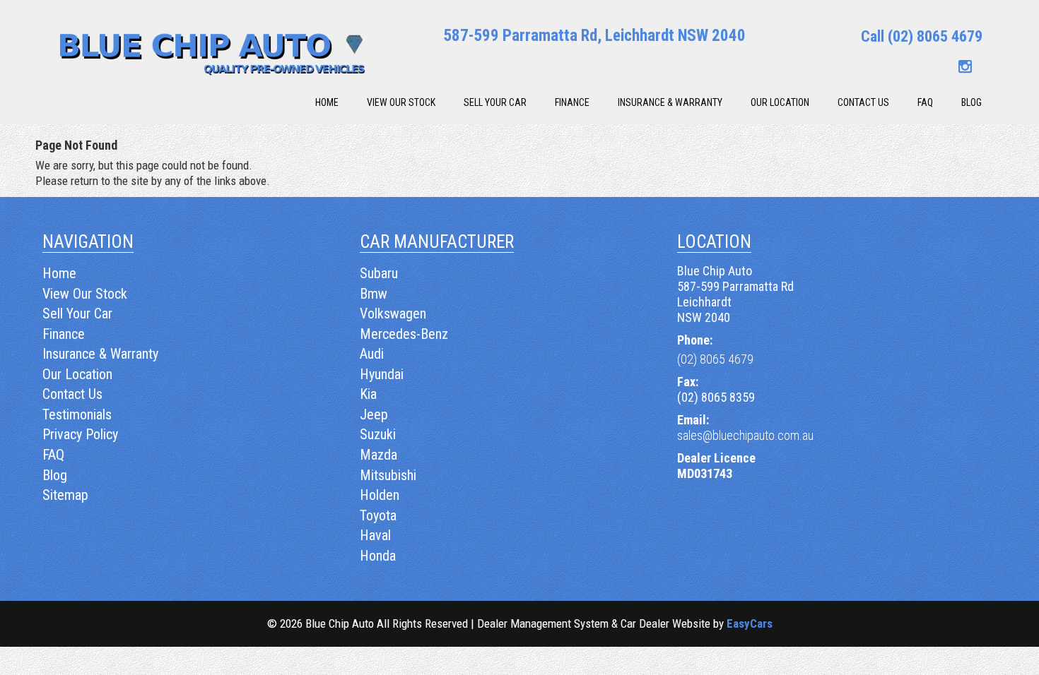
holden (379, 494)
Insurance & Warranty (670, 102)
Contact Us (863, 102)
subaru (379, 273)
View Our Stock (401, 102)
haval (375, 535)
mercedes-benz (404, 333)
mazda (378, 454)
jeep (374, 414)
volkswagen (393, 313)
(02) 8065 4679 (715, 359)
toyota (378, 515)
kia (368, 394)
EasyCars (750, 623)
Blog (971, 102)
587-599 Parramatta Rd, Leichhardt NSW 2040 (594, 35)
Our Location (780, 102)
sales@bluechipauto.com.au (745, 435)
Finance (572, 102)
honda (378, 555)
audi (372, 353)
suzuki (378, 434)
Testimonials (77, 414)
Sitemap (65, 494)
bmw (373, 293)
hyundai (382, 374)
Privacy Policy (80, 434)
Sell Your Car (495, 102)
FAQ (925, 102)
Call (921, 36)
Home (327, 102)
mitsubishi (388, 475)
